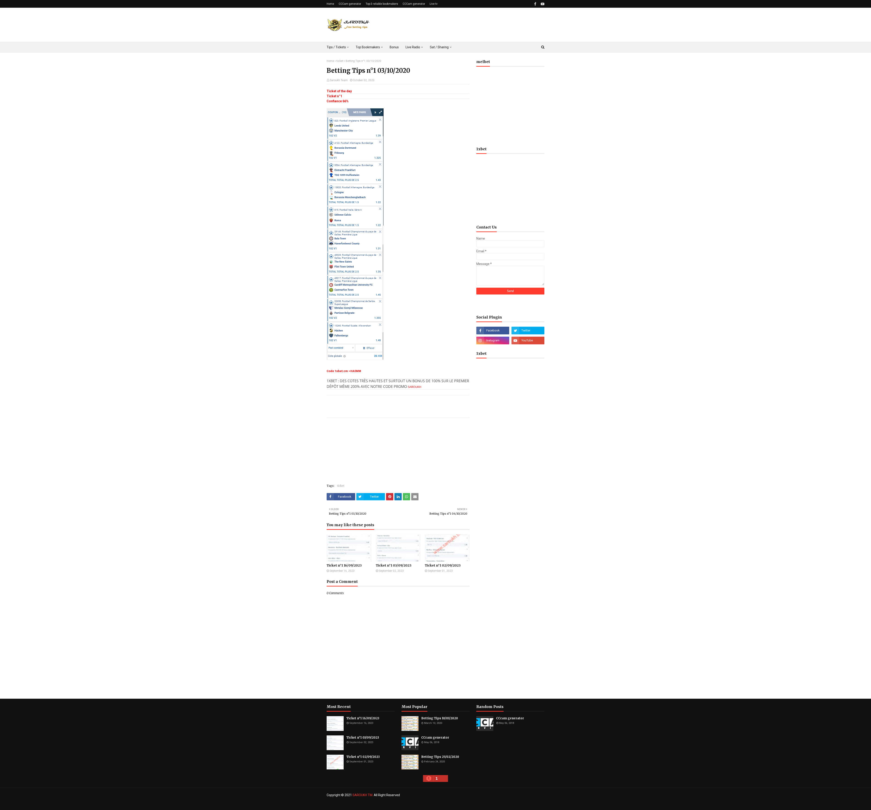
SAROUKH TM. (362, 795)
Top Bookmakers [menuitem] (368, 47)
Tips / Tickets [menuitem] (336, 47)
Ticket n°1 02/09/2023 (443, 565)
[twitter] (527, 330)
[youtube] (542, 4)
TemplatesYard (359, 803)
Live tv (434, 3)
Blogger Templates (401, 803)
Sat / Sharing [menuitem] (439, 47)
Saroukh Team (339, 80)
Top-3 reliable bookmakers (382, 3)
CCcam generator (435, 737)
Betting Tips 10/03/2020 (439, 718)
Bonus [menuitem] (394, 47)
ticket (339, 61)
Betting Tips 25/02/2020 (440, 757)
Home (330, 3)
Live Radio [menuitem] (413, 47)
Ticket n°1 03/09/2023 (393, 565)
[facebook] (535, 4)
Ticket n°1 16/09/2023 (344, 565)
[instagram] (492, 340)
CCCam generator (350, 3)
